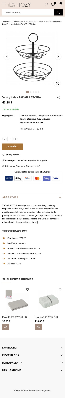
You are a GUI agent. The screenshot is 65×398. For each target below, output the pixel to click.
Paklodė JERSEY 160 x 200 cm (17, 317)
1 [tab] (27, 92)
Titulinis (5, 21)
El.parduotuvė (17, 21)
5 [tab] (38, 92)
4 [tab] (36, 92)
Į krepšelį (12, 146)
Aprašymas (10, 197)
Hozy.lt (17, 390)
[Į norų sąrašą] (27, 289)
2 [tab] (31, 92)
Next (58, 57)
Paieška (58, 12)
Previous (7, 57)
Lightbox (57, 83)
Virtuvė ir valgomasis (34, 21)
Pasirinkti (5, 327)
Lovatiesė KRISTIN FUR (46, 317)
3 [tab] (33, 92)
